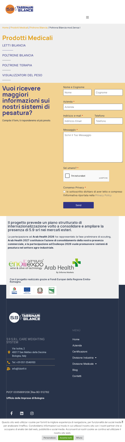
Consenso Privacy (74, 187)
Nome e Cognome (73, 87)
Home (5, 27)
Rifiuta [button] (79, 437)
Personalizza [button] (49, 437)
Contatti (76, 376)
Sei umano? (70, 168)
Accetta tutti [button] (66, 437)
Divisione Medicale (83, 363)
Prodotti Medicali (19, 27)
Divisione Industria (82, 357)
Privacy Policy (103, 195)
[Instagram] (32, 413)
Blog (75, 369)
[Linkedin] (22, 413)
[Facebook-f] (11, 413)
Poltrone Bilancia (38, 27)
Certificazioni (79, 351)
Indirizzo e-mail (73, 115)
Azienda (68, 101)
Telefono (100, 115)
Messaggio (70, 129)
